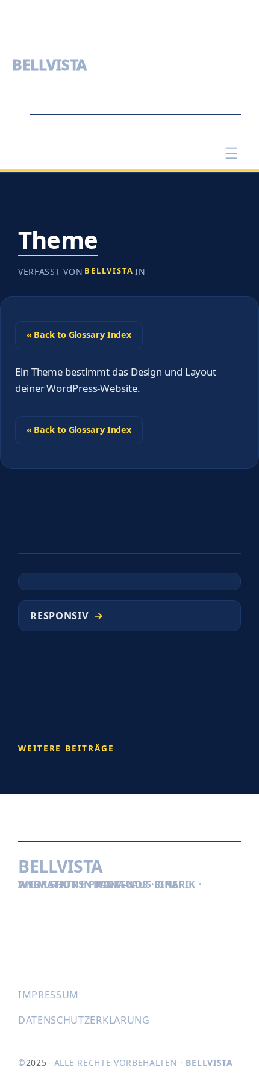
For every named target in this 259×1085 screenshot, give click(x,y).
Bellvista (108, 270)
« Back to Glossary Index (79, 334)
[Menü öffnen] (231, 153)
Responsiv (59, 615)
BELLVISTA (49, 65)
